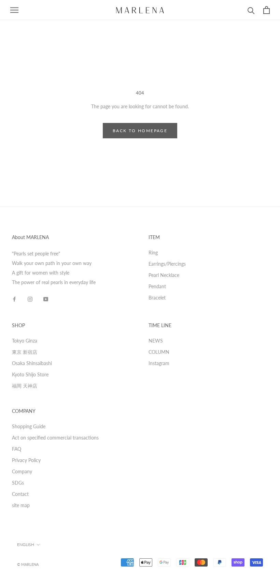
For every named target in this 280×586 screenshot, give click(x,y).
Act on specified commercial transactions (55, 438)
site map (21, 505)
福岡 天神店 (24, 386)
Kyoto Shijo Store (30, 374)
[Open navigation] (14, 10)
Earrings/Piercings (167, 264)
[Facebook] (14, 299)
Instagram (159, 363)
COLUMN (159, 352)
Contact (20, 494)
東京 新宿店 (24, 352)
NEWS (156, 341)
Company (22, 471)
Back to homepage (140, 130)
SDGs (18, 483)
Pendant (157, 286)
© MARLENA (28, 564)
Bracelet (157, 298)
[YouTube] (45, 299)
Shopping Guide (28, 426)
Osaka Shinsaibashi (32, 363)
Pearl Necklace (164, 275)
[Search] (251, 10)
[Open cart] (266, 10)
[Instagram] (30, 299)
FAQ (16, 449)
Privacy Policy (26, 460)
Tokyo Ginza (24, 341)
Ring (153, 252)
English (25, 544)
